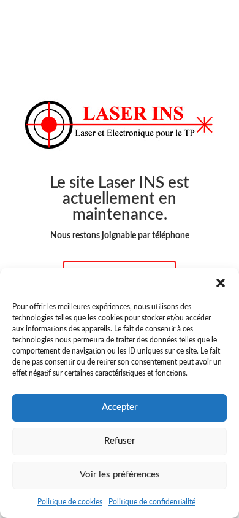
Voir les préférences (120, 474)
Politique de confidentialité (151, 502)
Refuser (119, 441)
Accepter (119, 407)
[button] (220, 283)
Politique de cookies (69, 502)
